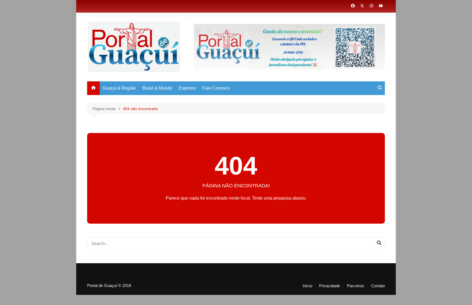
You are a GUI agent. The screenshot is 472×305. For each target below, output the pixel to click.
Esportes (187, 88)
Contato (378, 286)
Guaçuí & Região (119, 88)
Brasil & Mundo (157, 88)
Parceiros (355, 286)
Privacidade (329, 286)
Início (307, 286)
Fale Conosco (216, 88)
